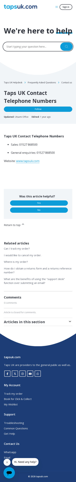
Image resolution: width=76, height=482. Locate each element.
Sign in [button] (66, 6)
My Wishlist (11, 404)
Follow (38, 109)
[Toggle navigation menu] (56, 6)
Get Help (9, 433)
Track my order (13, 393)
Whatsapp (10, 452)
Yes (39, 202)
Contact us (66, 82)
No (38, 210)
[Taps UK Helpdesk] (20, 7)
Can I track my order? (17, 248)
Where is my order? (16, 261)
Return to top (12, 225)
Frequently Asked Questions (42, 82)
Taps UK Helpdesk (13, 82)
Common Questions (16, 428)
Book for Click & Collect (18, 399)
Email (7, 457)
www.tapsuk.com (27, 161)
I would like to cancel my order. (22, 255)
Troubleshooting (14, 423)
